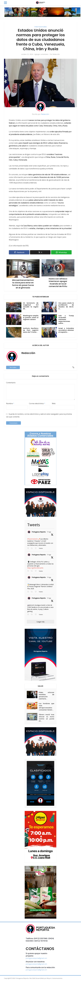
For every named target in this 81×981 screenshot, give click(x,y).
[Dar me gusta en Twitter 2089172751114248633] (36, 591)
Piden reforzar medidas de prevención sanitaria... (46, 695)
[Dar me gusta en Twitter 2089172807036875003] (36, 571)
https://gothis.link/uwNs (35, 568)
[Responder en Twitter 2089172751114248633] (28, 591)
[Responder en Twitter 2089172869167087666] (28, 548)
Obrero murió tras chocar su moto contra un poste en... (46, 718)
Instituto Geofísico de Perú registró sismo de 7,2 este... (30, 330)
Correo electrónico (37, 403)
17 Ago (49, 532)
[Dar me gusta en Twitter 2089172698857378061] (36, 614)
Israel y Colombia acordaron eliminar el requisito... (66, 330)
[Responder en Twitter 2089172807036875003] (28, 571)
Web (53, 403)
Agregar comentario (41, 54)
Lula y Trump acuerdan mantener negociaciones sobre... (66, 319)
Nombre (10, 403)
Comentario (11, 382)
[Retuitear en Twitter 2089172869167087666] (32, 548)
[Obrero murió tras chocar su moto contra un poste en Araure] (33, 716)
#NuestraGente (32, 539)
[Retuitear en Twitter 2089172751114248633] (32, 591)
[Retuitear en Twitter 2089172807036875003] (32, 571)
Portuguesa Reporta (39, 532)
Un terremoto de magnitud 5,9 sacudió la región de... (30, 306)
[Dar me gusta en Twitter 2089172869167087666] (36, 548)
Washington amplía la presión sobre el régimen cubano (30, 317)
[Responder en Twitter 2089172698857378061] (28, 614)
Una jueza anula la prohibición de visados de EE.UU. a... (66, 306)
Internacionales (40, 27)
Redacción (56, 54)
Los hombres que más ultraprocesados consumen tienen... (46, 706)
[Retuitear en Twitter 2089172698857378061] (32, 614)
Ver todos (13, 367)
